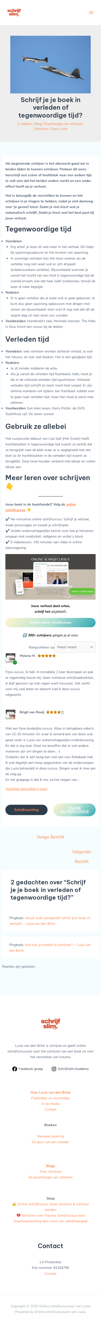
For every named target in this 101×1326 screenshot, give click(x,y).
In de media (50, 1103)
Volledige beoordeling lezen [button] (26, 788)
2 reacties (24, 124)
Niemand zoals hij (50, 1136)
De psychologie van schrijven (50, 1177)
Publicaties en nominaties (50, 1098)
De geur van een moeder (50, 1142)
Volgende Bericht (81, 853)
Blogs (50, 1166)
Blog (38, 124)
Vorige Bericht (50, 837)
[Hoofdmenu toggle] (91, 12)
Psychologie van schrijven (63, 124)
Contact (50, 1109)
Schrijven (41, 128)
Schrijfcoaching (26, 809)
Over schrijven (51, 1171)
